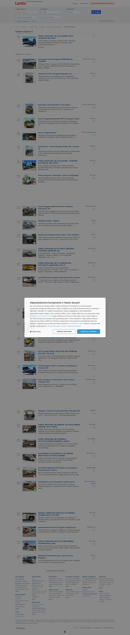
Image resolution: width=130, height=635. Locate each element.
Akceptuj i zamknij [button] (88, 331)
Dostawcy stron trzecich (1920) (41, 316)
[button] (35, 331)
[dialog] (65, 317)
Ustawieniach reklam (76, 323)
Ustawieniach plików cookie (56, 326)
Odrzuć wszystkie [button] (64, 331)
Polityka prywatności (74, 326)
